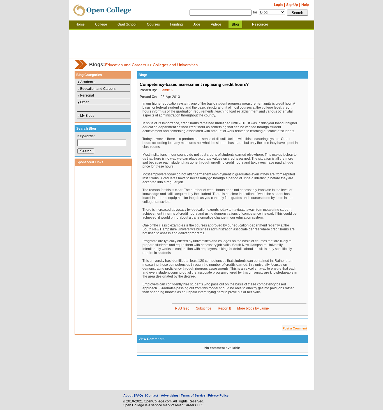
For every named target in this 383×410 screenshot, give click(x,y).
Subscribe (203, 308)
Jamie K (167, 90)
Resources (260, 24)
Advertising (169, 395)
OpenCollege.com (102, 10)
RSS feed (182, 308)
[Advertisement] (191, 44)
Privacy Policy (218, 395)
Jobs (196, 24)
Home (80, 24)
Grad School (127, 24)
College (101, 24)
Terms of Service (193, 395)
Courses (153, 24)
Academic (87, 82)
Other (84, 102)
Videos (216, 24)
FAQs (139, 395)
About (128, 395)
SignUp (292, 5)
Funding (176, 24)
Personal (87, 95)
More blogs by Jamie (253, 308)
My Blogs (87, 116)
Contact (152, 395)
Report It (224, 308)
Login (278, 5)
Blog (235, 24)
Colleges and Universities (175, 65)
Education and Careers (125, 65)
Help (305, 5)
